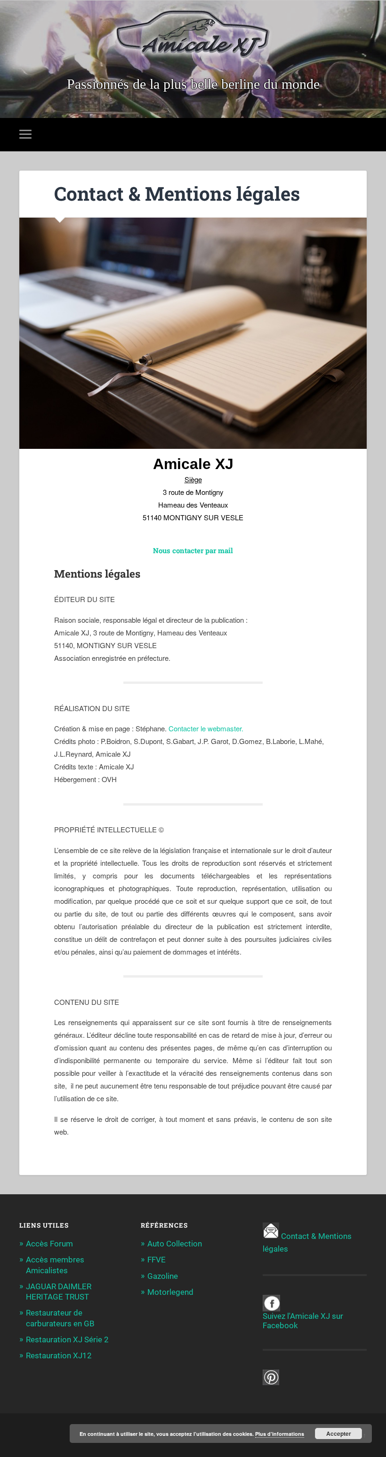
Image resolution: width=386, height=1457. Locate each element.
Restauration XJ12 (59, 1355)
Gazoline (162, 1276)
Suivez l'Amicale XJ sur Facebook (303, 1320)
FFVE (156, 1259)
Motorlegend (170, 1292)
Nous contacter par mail (193, 550)
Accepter (338, 1433)
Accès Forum (49, 1243)
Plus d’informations (279, 1433)
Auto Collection (174, 1243)
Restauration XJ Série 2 (67, 1339)
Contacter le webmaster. (206, 728)
